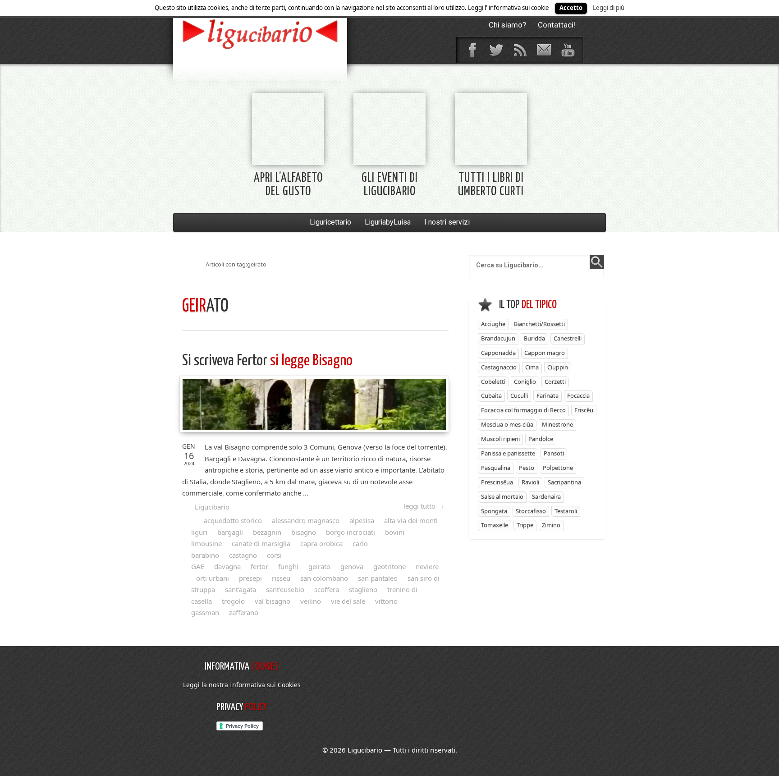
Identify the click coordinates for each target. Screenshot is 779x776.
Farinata (547, 395)
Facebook (472, 50)
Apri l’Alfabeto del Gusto (288, 185)
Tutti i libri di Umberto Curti (491, 185)
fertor (259, 566)
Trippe (525, 525)
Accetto (570, 8)
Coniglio (525, 381)
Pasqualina (495, 468)
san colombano (324, 578)
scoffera (326, 589)
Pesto (526, 468)
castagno (243, 555)
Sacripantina (564, 482)
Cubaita (491, 395)
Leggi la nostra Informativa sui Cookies (242, 684)
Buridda (534, 338)
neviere (427, 566)
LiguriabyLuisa (388, 222)
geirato (319, 566)
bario (260, 34)
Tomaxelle (494, 525)
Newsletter (543, 50)
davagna (227, 566)
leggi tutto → (423, 505)
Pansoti (554, 453)
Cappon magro (544, 353)
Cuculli (519, 395)
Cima (532, 367)
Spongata (494, 511)
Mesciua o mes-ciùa (507, 424)
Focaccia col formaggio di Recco (523, 410)
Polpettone (558, 468)
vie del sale (348, 601)
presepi (250, 578)
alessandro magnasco (305, 520)
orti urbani (212, 578)
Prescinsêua (497, 482)
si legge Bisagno (267, 361)
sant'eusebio (285, 589)
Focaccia (578, 395)
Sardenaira (546, 496)
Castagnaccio (499, 367)
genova (351, 566)
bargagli (230, 532)
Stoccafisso (531, 511)
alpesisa (361, 520)
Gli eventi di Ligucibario (390, 185)
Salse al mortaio (502, 496)
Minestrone (557, 424)
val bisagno (272, 601)
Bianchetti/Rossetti (539, 324)
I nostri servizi (447, 222)
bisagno (303, 532)
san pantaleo (378, 578)
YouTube (567, 50)
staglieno (363, 589)
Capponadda (498, 353)
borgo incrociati (350, 532)
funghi (288, 566)
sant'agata (240, 589)
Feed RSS (520, 50)
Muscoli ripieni (500, 439)
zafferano (243, 612)
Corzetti (555, 381)
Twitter (496, 50)
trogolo (233, 601)
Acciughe (493, 324)
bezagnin (267, 532)
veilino (310, 601)
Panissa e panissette (508, 453)
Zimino (551, 525)
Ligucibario (212, 506)
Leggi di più (608, 8)
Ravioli (530, 482)
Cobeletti (493, 381)
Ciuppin (557, 367)
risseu (281, 578)
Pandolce (540, 439)
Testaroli (565, 511)
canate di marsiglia (261, 543)
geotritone (389, 566)
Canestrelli (568, 338)
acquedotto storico (233, 520)
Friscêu (583, 410)
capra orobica (321, 543)
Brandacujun (498, 338)
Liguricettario (330, 222)
